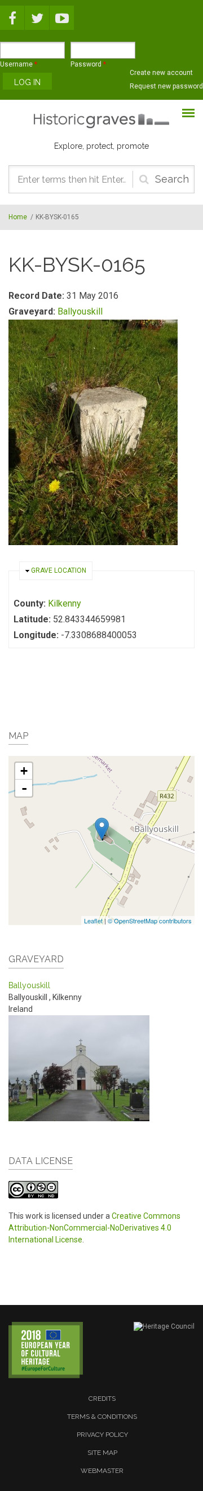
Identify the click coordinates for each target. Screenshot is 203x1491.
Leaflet (93, 920)
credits (102, 1398)
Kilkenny (64, 603)
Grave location (58, 570)
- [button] (24, 788)
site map (102, 1452)
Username (18, 64)
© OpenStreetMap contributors (150, 920)
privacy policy (102, 1434)
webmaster (102, 1470)
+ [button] (24, 771)
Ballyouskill (80, 311)
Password (88, 64)
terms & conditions (102, 1416)
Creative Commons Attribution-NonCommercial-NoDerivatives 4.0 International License (94, 1227)
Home (17, 217)
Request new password (166, 86)
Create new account (161, 73)
